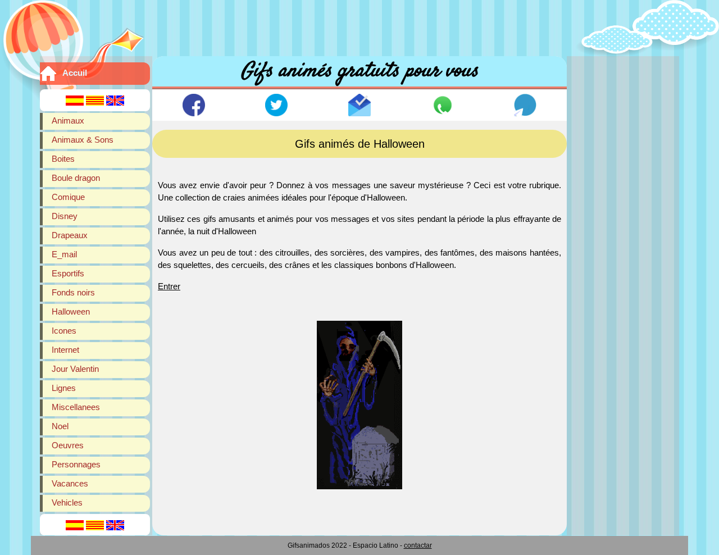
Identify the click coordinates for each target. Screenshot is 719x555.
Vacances (70, 483)
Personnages (76, 464)
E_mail (64, 254)
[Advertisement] (359, 25)
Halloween (71, 311)
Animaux (68, 120)
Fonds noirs (73, 292)
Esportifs (68, 273)
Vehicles (67, 502)
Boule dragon (76, 178)
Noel (60, 426)
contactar (418, 545)
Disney (65, 216)
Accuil (74, 73)
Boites (63, 158)
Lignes (64, 388)
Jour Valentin (75, 369)
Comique (68, 197)
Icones (64, 330)
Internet (65, 349)
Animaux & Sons (82, 139)
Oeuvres (68, 445)
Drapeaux (70, 235)
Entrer (169, 286)
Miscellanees (76, 407)
